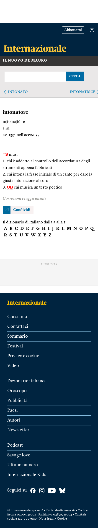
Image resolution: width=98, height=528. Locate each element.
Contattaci (17, 326)
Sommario (17, 336)
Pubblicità (17, 401)
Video (13, 366)
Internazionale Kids (26, 475)
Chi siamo (17, 317)
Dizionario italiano (26, 381)
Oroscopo (17, 391)
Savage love (18, 455)
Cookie (62, 518)
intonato (18, 92)
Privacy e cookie (23, 356)
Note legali (46, 518)
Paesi (12, 410)
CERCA (74, 76)
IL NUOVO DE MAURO (25, 60)
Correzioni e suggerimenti (24, 199)
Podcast (15, 445)
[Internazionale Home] (28, 302)
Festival (15, 346)
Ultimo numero (22, 465)
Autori (13, 420)
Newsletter (18, 430)
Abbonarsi (73, 30)
